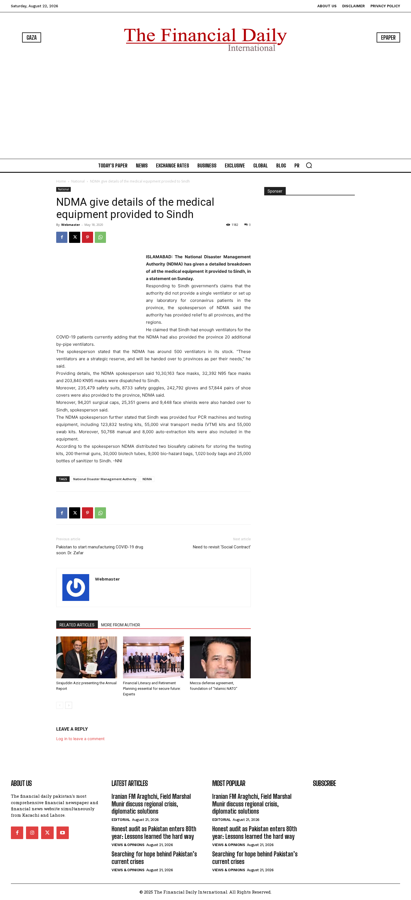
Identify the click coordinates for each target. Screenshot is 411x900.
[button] (309, 165)
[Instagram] (32, 832)
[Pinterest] (87, 237)
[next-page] (68, 705)
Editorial (121, 820)
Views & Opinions (128, 845)
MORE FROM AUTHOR (120, 625)
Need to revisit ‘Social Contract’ (222, 547)
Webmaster (70, 224)
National (78, 181)
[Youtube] (62, 832)
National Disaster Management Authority (104, 479)
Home (61, 181)
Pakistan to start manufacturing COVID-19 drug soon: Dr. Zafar (99, 549)
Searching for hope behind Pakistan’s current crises (154, 857)
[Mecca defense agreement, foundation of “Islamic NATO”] (220, 657)
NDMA (147, 479)
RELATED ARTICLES (77, 625)
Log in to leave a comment (80, 738)
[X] (74, 237)
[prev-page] (59, 705)
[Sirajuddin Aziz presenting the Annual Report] (86, 657)
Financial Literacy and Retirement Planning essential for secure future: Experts (152, 688)
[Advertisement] (205, 106)
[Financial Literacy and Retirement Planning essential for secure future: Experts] (153, 657)
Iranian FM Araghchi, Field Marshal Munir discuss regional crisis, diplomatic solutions (151, 804)
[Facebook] (61, 237)
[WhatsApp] (100, 237)
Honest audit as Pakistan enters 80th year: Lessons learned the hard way (154, 832)
